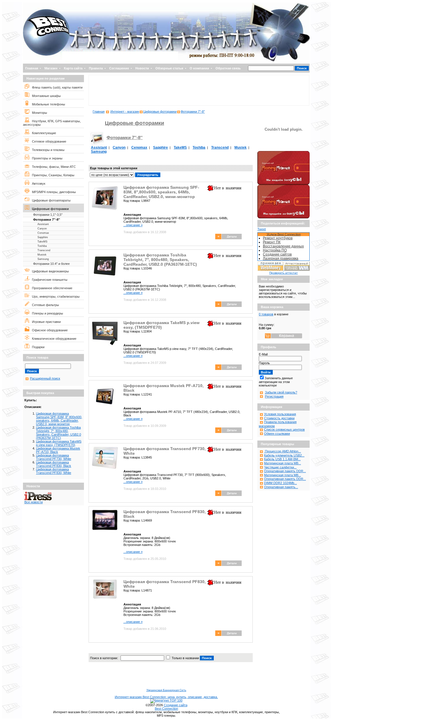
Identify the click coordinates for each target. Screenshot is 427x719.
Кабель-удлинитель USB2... (284, 455)
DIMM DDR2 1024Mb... (280, 483)
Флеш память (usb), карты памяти (55, 87)
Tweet (261, 229)
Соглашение (119, 68)
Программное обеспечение (50, 288)
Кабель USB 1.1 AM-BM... (282, 459)
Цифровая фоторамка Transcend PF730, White (53, 457)
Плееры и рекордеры (46, 313)
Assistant (43, 224)
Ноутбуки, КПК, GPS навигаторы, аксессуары (52, 122)
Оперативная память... (281, 487)
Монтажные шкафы (45, 96)
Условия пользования (280, 414)
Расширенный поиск (45, 378)
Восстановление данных (283, 246)
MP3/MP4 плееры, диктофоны (52, 192)
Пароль (264, 363)
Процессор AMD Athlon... (282, 451)
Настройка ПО (275, 250)
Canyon (42, 228)
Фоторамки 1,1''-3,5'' (47, 214)
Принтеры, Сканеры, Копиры (51, 175)
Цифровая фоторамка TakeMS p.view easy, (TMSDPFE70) (58, 443)
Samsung (43, 259)
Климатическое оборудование (52, 338)
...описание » (133, 225)
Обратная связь (228, 68)
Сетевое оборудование (47, 141)
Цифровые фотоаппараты (50, 200)
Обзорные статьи (169, 68)
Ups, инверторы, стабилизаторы (54, 296)
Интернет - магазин (124, 111)
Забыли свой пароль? (281, 392)
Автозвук (37, 183)
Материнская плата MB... (282, 463)
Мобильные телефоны (47, 104)
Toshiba (42, 246)
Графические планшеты (48, 279)
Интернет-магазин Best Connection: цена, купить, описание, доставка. (166, 697)
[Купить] (228, 238)
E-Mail (263, 354)
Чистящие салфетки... (280, 467)
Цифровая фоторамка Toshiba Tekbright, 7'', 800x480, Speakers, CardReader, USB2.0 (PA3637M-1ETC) (58, 433)
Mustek (41, 254)
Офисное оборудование (48, 330)
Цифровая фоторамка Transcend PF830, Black (53, 464)
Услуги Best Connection (284, 234)
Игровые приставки (45, 321)
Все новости (33, 502)
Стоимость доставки (279, 418)
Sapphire (42, 237)
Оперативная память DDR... (285, 471)
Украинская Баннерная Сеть (166, 690)
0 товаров (266, 314)
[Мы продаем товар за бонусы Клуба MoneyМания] (283, 217)
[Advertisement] (199, 90)
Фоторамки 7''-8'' (46, 219)
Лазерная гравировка (280, 258)
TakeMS (42, 241)
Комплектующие (42, 133)
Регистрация (274, 396)
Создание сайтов (277, 254)
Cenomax (43, 232)
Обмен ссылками (277, 433)
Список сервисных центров (284, 429)
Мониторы (38, 112)
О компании (199, 68)
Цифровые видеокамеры (49, 271)
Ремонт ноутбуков (278, 238)
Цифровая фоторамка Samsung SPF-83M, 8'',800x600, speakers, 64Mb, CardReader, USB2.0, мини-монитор (59, 419)
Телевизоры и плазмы (46, 150)
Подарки (36, 347)
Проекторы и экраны (45, 158)
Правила (96, 68)
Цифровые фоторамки (49, 209)
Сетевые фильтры (44, 305)
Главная (31, 68)
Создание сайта (175, 705)
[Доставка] (283, 150)
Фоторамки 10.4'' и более (51, 263)
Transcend (43, 250)
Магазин (51, 68)
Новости (142, 68)
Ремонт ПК (272, 242)
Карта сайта (73, 68)
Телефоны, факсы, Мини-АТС (52, 166)
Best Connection (166, 708)
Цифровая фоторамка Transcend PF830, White (53, 471)
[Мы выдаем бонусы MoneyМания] (283, 183)
